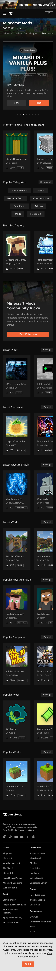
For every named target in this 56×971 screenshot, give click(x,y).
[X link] (27, 837)
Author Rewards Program (10, 911)
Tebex (32, 927)
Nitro (32, 932)
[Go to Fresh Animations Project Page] (16, 606)
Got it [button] (28, 964)
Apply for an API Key (12, 918)
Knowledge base (37, 895)
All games (7, 853)
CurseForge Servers (38, 883)
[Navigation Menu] (4, 13)
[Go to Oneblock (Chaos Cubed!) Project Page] (16, 779)
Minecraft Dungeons (12, 883)
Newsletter (35, 868)
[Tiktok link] (10, 837)
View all (47, 349)
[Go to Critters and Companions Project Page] (16, 252)
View (16, 103)
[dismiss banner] (51, 3)
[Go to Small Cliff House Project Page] (16, 549)
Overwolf (34, 917)
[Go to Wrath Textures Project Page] (16, 491)
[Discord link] (22, 837)
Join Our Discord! (38, 853)
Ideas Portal (35, 858)
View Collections (28, 334)
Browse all (45, 182)
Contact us (35, 905)
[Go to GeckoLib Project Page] (16, 721)
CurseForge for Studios (40, 922)
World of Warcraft (11, 863)
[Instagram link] (5, 837)
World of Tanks (10, 888)
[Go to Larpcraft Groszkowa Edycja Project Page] (16, 434)
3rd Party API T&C (11, 923)
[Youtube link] (16, 837)
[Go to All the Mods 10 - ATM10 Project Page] (16, 664)
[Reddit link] (33, 837)
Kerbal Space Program (13, 878)
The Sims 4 (8, 868)
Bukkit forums (36, 878)
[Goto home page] (10, 13)
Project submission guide (14, 905)
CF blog (33, 863)
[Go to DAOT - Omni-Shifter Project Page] (16, 376)
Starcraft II (8, 873)
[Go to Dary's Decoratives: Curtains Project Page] (16, 151)
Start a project (9, 900)
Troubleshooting (37, 900)
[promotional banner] (28, 4)
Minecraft (7, 858)
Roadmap (34, 873)
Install (39, 103)
